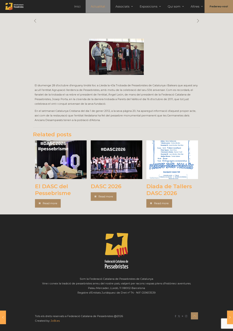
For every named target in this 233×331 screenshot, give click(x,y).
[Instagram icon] (186, 316)
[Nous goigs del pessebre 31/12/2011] (3, 317)
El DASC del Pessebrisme (53, 189)
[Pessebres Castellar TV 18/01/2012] (230, 317)
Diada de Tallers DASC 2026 (169, 189)
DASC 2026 (106, 186)
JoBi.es (55, 320)
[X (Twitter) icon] (179, 316)
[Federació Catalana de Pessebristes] (14, 6)
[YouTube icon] (182, 316)
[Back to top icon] (194, 315)
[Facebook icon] (175, 316)
